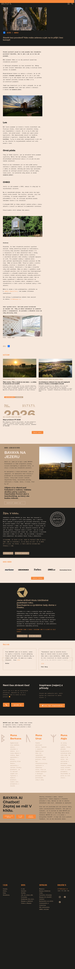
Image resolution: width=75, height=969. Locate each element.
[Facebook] (64, 897)
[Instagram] (59, 897)
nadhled (16, 32)
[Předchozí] (5, 659)
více (6, 663)
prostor (5, 379)
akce (4, 417)
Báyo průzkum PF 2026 (12, 420)
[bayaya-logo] (6, 4)
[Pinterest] (59, 902)
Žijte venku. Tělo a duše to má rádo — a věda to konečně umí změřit (19, 383)
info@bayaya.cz (62, 889)
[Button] (6, 705)
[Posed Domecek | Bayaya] (22, 105)
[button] (69, 4)
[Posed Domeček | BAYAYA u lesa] (22, 226)
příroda (13, 379)
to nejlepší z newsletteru (49, 379)
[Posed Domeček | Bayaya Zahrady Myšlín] (22, 326)
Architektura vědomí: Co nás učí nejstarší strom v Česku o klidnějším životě (54, 383)
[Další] (70, 659)
